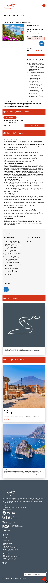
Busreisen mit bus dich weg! (19, 578)
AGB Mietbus (5, 540)
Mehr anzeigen (6, 419)
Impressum (5, 534)
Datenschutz (5, 537)
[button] (9, 39)
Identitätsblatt (5, 538)
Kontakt (4, 532)
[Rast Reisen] (8, 5)
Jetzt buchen (36, 55)
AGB (3, 535)
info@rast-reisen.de (10, 550)
